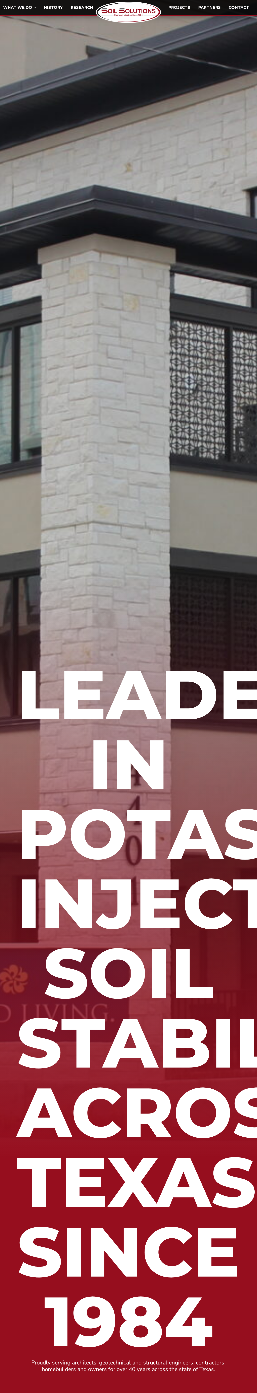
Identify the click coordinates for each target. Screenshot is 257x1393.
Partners (209, 7)
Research (82, 7)
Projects (179, 7)
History (53, 7)
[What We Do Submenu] (36, 7)
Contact (239, 7)
